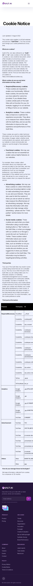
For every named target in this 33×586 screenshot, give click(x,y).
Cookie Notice (6, 567)
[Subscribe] (28, 499)
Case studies (21, 551)
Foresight (20, 529)
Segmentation (21, 524)
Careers (4, 551)
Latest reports (21, 548)
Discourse (20, 521)
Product (4, 518)
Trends (19, 518)
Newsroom (20, 553)
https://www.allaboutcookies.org (12, 76)
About (3, 548)
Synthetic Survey (22, 537)
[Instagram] (3, 578)
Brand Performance (22, 540)
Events (4, 553)
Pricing (4, 521)
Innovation (20, 526)
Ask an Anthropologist (23, 534)
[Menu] (29, 3)
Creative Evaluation (22, 532)
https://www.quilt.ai (23, 292)
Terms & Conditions (7, 569)
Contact (4, 556)
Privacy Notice (6, 564)
